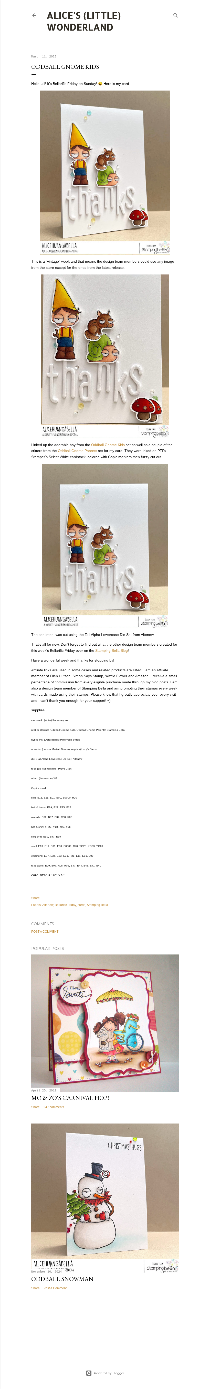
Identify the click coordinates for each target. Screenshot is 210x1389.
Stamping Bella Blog (111, 650)
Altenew (47, 905)
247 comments (54, 1107)
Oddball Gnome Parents (77, 451)
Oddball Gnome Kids (108, 445)
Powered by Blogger (109, 1373)
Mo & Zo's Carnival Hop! (70, 1098)
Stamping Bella (97, 905)
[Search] (176, 14)
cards (81, 905)
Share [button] (35, 898)
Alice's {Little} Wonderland (84, 21)
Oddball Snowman (62, 1279)
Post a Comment (44, 931)
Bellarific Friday (65, 905)
